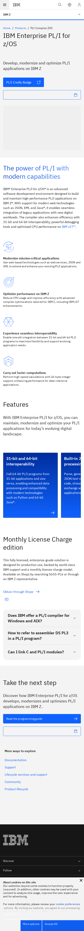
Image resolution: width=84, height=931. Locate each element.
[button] (69, 4)
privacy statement (60, 912)
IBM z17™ (69, 227)
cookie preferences (68, 904)
